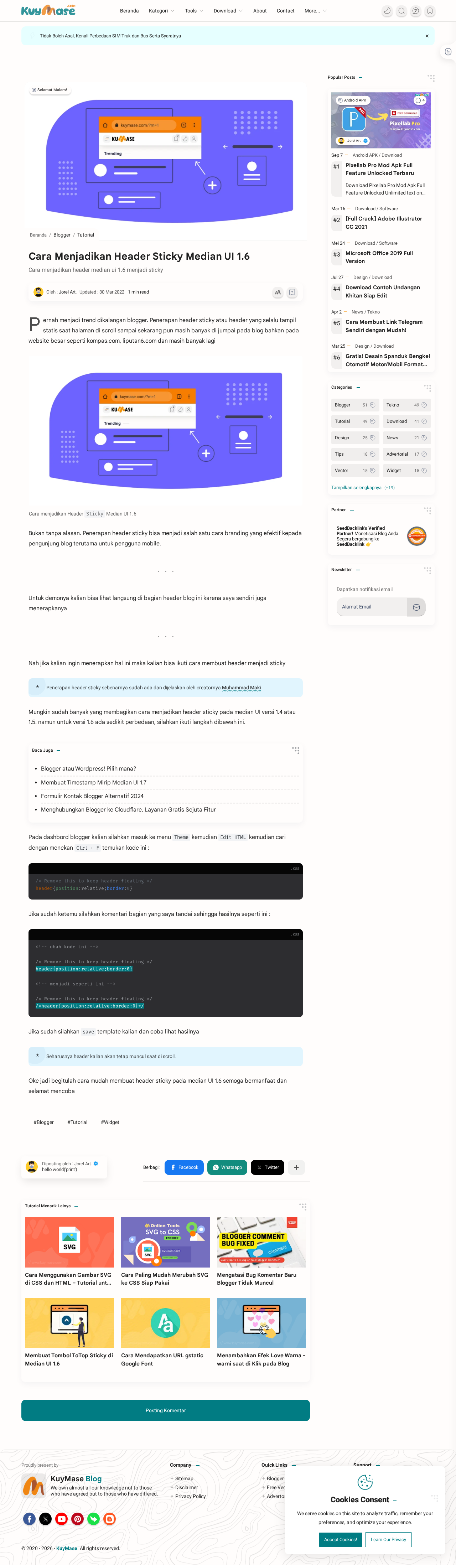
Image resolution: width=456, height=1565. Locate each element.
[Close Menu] (427, 36)
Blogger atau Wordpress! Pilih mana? (88, 768)
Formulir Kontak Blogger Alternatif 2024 (92, 796)
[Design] (361, 277)
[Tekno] (373, 312)
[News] (359, 312)
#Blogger (43, 1122)
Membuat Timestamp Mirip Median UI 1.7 (93, 782)
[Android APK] (357, 100)
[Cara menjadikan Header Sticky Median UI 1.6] (165, 431)
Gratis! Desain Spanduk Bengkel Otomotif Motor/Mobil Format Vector (388, 361)
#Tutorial (77, 1122)
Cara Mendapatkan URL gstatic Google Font (162, 1359)
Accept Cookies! (340, 1539)
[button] (184, 1167)
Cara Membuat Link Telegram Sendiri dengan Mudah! (384, 325)
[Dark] (387, 10)
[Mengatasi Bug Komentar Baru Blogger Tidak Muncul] (261, 1242)
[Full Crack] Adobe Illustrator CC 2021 (384, 222)
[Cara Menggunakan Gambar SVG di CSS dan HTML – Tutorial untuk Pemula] (69, 1242)
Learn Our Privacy (388, 1539)
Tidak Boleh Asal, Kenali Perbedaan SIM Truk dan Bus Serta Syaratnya (110, 35)
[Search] (401, 10)
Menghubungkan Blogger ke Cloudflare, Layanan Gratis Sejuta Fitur (128, 809)
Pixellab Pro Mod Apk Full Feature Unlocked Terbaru (380, 169)
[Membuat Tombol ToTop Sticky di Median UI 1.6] (69, 1323)
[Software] (388, 208)
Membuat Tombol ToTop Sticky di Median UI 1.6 (69, 1359)
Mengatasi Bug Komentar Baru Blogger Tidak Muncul (256, 1278)
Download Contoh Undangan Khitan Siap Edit (383, 291)
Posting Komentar (166, 1410)
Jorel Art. (158, 1548)
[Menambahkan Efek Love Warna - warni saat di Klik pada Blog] (261, 1323)
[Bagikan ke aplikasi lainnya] (296, 1167)
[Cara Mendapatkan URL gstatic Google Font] (165, 1323)
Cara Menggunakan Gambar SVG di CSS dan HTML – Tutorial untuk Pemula (69, 1279)
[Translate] (415, 10)
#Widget (110, 1122)
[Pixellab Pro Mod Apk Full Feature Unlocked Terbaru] (381, 120)
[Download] (392, 155)
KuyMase (66, 1548)
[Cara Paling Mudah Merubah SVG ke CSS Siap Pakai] (165, 1242)
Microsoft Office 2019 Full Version (379, 257)
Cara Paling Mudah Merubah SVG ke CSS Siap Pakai (164, 1278)
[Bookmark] (430, 10)
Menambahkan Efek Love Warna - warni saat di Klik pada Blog (261, 1359)
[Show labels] (364, 487)
